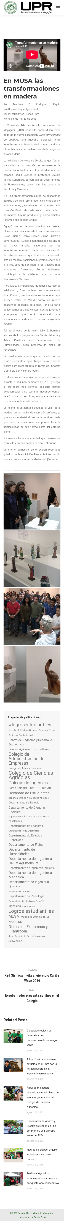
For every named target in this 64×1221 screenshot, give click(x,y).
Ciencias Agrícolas (19, 749)
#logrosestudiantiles (30, 724)
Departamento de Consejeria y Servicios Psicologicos (29, 818)
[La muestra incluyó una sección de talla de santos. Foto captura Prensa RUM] (32, 558)
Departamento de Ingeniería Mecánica (30, 875)
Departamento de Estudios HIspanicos (25, 838)
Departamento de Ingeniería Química (29, 884)
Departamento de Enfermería (24, 830)
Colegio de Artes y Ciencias (25, 768)
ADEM (13, 730)
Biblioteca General (27, 730)
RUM (11, 936)
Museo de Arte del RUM (35, 916)
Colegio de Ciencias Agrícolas (31, 775)
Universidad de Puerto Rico (32, 1217)
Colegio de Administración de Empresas (26, 758)
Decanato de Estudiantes (29, 793)
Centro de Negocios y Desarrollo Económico (30, 742)
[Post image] (13, 1036)
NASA (13, 922)
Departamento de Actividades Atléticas (29, 798)
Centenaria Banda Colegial (21, 735)
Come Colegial (18, 788)
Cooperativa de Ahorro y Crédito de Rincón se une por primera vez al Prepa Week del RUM (41, 1128)
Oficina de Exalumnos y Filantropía (28, 928)
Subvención (15, 941)
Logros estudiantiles (31, 911)
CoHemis (44, 749)
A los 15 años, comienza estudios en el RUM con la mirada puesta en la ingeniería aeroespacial (42, 1066)
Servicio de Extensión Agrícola (30, 936)
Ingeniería (15, 906)
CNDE (34, 749)
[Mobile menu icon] (57, 7)
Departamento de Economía (26, 826)
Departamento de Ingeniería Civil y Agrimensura (30, 861)
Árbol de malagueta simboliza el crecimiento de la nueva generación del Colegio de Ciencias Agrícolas (43, 1097)
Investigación (28, 906)
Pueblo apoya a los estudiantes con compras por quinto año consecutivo (43, 1178)
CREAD (46, 788)
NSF (20, 922)
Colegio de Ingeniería (29, 783)
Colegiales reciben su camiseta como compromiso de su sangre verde (42, 1038)
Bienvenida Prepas (47, 730)
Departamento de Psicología (26, 896)
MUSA (14, 916)
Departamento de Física (26, 845)
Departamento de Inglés (19, 891)
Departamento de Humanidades (22, 851)
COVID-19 (34, 788)
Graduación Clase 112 (34, 901)
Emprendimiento (16, 901)
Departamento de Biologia (24, 802)
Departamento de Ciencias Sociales (27, 810)
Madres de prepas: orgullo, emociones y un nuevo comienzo (42, 1154)
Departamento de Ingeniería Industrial (32, 868)
